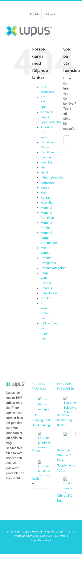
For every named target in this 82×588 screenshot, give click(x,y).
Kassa (45, 187)
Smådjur (46, 288)
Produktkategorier (53, 268)
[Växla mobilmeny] (73, 30)
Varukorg (47, 298)
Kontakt (46, 197)
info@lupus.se (36, 535)
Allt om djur (43, 102)
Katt (43, 192)
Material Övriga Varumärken (49, 238)
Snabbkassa (49, 293)
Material (46, 208)
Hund (44, 172)
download (47, 162)
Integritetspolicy (52, 177)
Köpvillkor (48, 203)
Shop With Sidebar (46, 278)
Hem (44, 167)
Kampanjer (48, 182)
